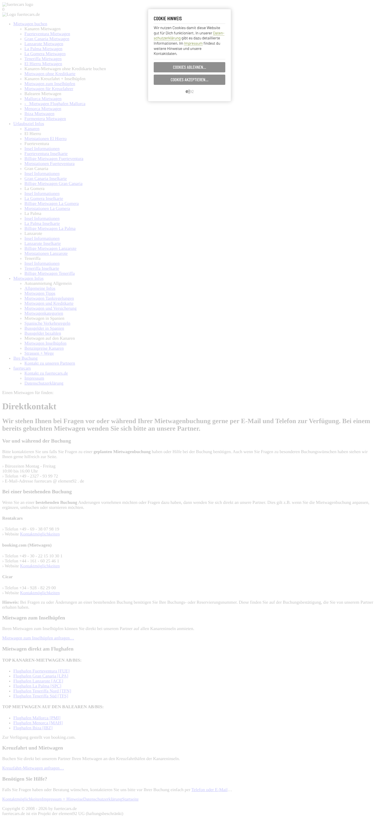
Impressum (193, 43)
